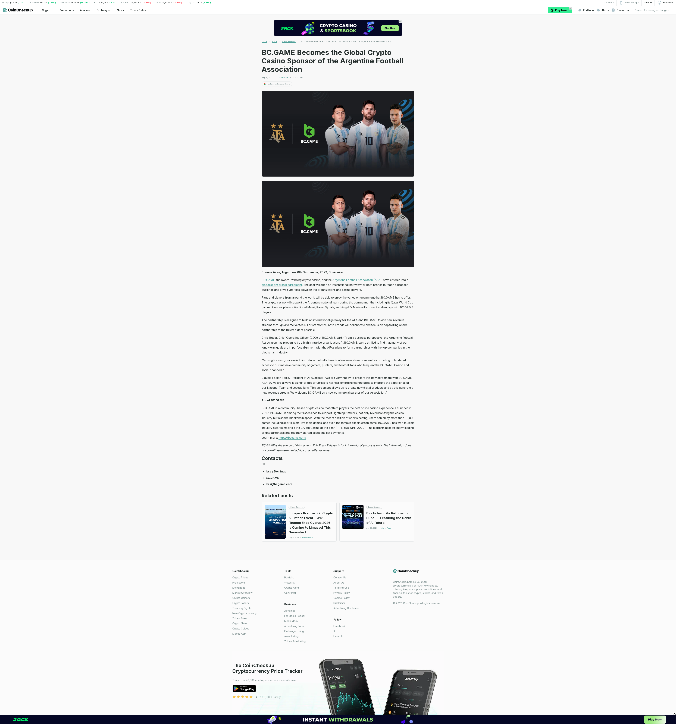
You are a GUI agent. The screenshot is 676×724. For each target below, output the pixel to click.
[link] (346, 41)
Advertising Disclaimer (346, 608)
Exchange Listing (294, 631)
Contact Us (339, 577)
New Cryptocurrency (244, 613)
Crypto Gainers (241, 597)
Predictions (238, 582)
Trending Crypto (242, 608)
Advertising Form (294, 626)
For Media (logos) (294, 615)
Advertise (289, 610)
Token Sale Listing (295, 641)
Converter (290, 592)
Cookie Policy (341, 597)
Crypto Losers (240, 602)
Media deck (291, 620)
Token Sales (239, 618)
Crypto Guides (240, 628)
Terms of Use (341, 587)
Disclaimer (339, 602)
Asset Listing (291, 636)
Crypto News (240, 623)
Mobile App (239, 633)
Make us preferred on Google (279, 84)
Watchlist (289, 582)
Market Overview (242, 592)
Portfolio (289, 577)
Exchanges (238, 587)
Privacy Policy (341, 592)
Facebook (339, 626)
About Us (338, 582)
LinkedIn (338, 636)
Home (264, 41)
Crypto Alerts (291, 587)
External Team (307, 537)
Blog (274, 41)
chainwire (283, 77)
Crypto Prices (240, 577)
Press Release (289, 41)
